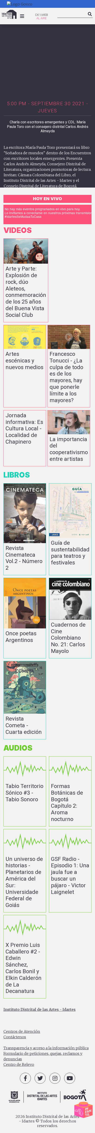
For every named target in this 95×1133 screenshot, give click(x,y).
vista (26, 280)
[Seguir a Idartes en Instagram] (54, 1078)
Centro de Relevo (18, 1064)
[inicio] (9, 14)
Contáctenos (14, 1037)
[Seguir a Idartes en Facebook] (25, 1078)
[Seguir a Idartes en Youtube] (69, 1078)
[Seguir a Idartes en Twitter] (40, 1078)
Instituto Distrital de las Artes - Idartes (39, 1009)
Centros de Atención (21, 1031)
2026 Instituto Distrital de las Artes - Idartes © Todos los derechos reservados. (47, 1121)
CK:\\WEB (41, 15)
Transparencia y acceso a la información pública (46, 1048)
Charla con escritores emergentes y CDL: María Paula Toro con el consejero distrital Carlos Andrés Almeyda (47, 126)
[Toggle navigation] (22, 16)
